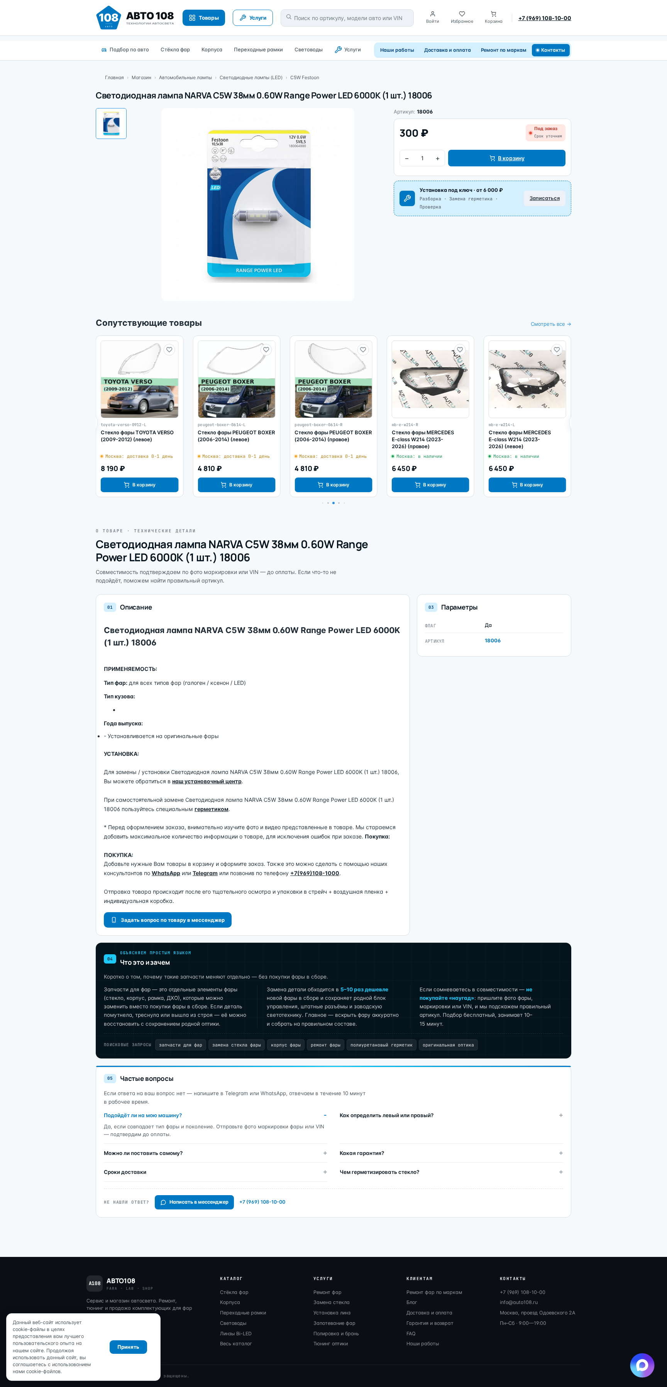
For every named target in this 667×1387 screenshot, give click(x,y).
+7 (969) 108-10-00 (544, 18)
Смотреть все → (551, 324)
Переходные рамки (258, 49)
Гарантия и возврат (430, 1323)
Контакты (553, 50)
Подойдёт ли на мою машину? (143, 1115)
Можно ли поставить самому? (143, 1153)
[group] (139, 416)
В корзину (511, 158)
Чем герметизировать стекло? (379, 1172)
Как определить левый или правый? (386, 1115)
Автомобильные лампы (185, 77)
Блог (411, 1302)
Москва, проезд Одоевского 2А (537, 1313)
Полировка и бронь (336, 1333)
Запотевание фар (334, 1323)
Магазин (141, 77)
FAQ (411, 1333)
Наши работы (397, 50)
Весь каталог (236, 1343)
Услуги (352, 49)
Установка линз (331, 1313)
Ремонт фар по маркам (434, 1292)
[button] (328, 503)
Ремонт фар (327, 1292)
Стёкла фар (175, 49)
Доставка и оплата (447, 50)
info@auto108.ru (519, 1302)
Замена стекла (331, 1302)
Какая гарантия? (362, 1153)
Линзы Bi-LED (236, 1333)
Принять (128, 1347)
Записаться (545, 198)
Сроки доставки (125, 1172)
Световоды (309, 49)
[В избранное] (169, 350)
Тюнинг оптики (330, 1343)
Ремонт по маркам (503, 50)
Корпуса (211, 49)
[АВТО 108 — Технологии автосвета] (135, 17)
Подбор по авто (129, 49)
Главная (114, 77)
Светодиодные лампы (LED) (251, 77)
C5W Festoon (304, 77)
